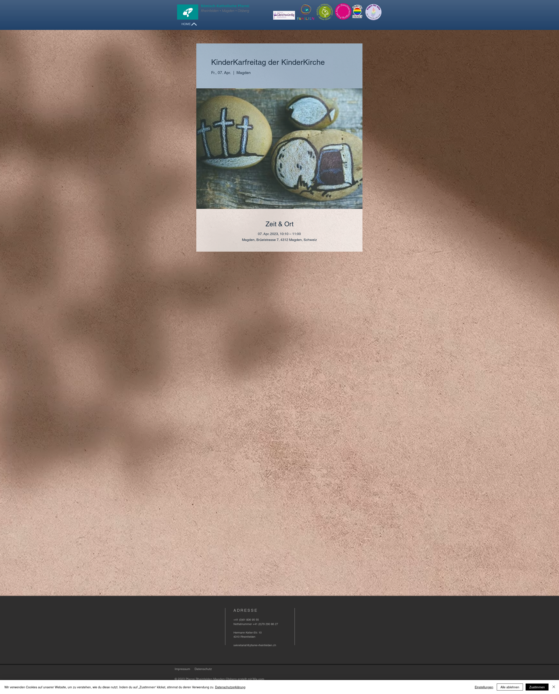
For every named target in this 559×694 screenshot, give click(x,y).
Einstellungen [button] (484, 687)
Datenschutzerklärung (230, 687)
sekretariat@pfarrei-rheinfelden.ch (254, 645)
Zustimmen (537, 687)
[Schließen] (553, 687)
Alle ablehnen (509, 687)
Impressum (182, 669)
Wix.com (258, 679)
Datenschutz (203, 669)
